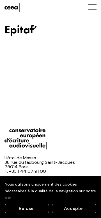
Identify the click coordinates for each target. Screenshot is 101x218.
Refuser (27, 208)
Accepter (74, 208)
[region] (50, 197)
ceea (29, 7)
